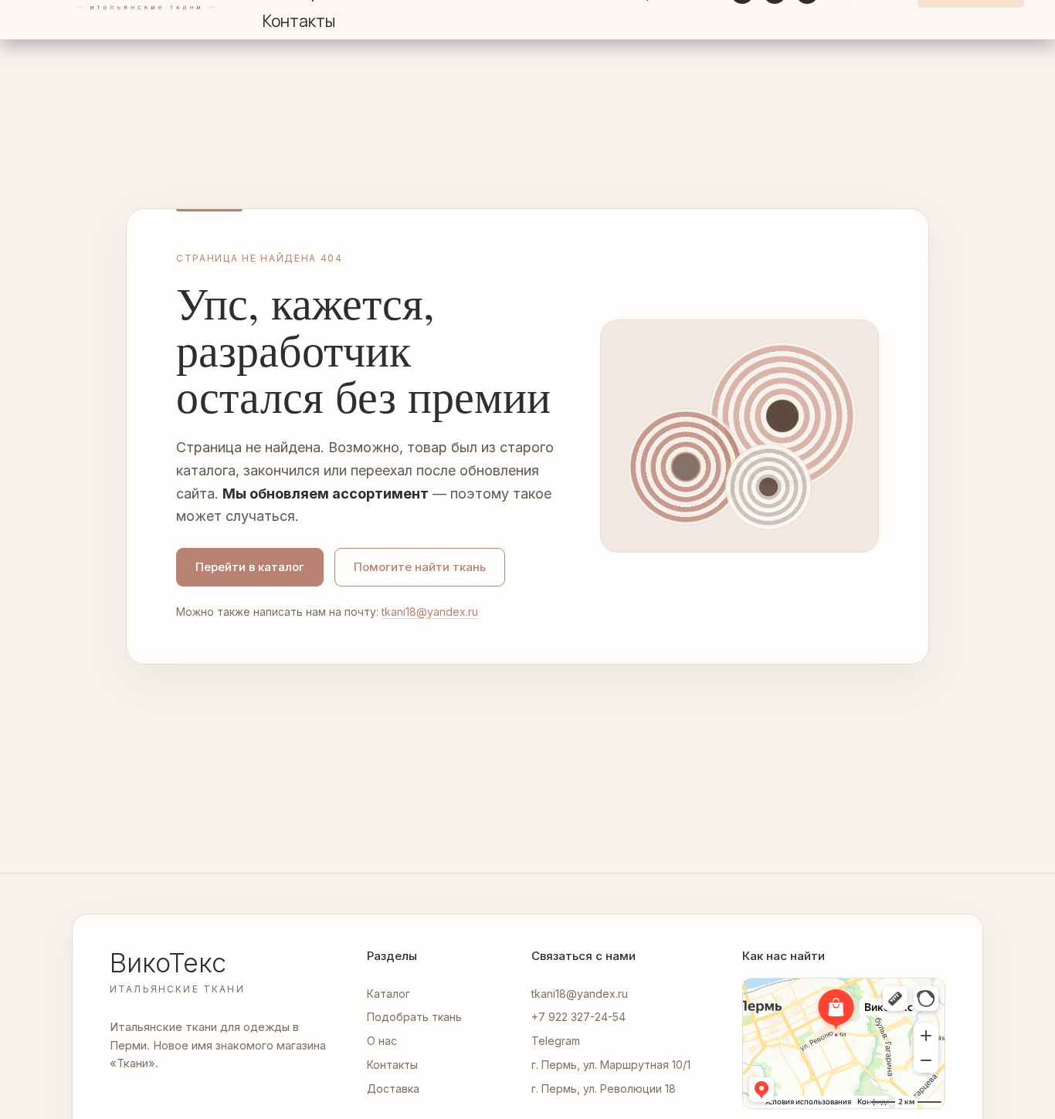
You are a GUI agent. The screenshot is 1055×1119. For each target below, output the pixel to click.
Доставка (393, 1088)
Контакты (299, 21)
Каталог (388, 993)
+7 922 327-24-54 (578, 1016)
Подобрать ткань (414, 1016)
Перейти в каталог (249, 567)
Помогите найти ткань (420, 567)
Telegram (555, 1040)
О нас (382, 1040)
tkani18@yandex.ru (430, 611)
